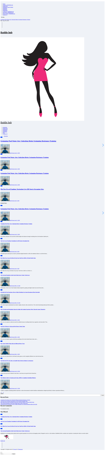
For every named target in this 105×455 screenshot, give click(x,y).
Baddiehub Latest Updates (8, 7)
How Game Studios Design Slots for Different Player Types (12, 343)
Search (1, 393)
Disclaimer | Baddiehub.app (8, 12)
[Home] (0, 35)
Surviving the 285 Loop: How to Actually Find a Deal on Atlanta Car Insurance (16, 360)
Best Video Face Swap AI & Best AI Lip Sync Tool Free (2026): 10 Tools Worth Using (18, 258)
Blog (4, 132)
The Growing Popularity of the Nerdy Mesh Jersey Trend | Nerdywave (15, 275)
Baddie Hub (5, 6)
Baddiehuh (5, 8)
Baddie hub (6, 32)
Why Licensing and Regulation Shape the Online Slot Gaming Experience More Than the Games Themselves (22, 309)
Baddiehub (5, 127)
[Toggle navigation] (1, 36)
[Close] (0, 1)
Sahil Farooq (12, 153)
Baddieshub (5, 10)
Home (4, 3)
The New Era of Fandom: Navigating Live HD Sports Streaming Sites (22, 189)
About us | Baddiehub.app (8, 5)
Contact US (5, 133)
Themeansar (20, 449)
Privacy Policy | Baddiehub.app (9, 13)
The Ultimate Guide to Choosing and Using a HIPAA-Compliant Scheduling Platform (18, 377)
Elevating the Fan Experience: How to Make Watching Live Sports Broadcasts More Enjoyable (20, 292)
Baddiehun (5, 9)
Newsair (14, 449)
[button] (8, 136)
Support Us (5, 14)
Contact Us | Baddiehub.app (8, 11)
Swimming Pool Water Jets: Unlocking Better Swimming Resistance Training (28, 141)
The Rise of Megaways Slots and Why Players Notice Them (12, 326)
